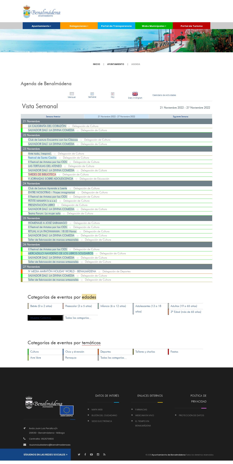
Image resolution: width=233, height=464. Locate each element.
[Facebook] (85, 454)
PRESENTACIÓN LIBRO (41, 205)
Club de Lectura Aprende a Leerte (47, 188)
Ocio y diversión (74, 351)
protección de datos (191, 415)
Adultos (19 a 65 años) (184, 306)
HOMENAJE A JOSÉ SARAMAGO (47, 223)
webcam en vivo (144, 415)
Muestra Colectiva (40, 317)
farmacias (141, 409)
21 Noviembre (31, 121)
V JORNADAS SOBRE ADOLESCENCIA (50, 178)
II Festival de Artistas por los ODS (48, 162)
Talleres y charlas (145, 351)
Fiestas (174, 351)
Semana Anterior (53, 116)
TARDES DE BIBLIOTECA (42, 174)
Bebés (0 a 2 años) (41, 306)
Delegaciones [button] (78, 26)
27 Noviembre (31, 266)
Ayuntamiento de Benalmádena (168, 454)
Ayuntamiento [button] (40, 26)
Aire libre (35, 357)
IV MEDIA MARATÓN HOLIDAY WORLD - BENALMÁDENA (62, 271)
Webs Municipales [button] (153, 26)
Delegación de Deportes (116, 271)
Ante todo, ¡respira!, (40, 153)
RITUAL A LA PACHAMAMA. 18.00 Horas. (52, 231)
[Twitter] (79, 454)
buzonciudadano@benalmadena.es (50, 444)
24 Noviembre (31, 183)
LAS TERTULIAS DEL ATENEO (45, 166)
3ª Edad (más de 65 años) (186, 311)
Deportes (105, 351)
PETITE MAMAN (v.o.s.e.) (42, 200)
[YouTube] (91, 454)
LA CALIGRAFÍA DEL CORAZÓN (47, 126)
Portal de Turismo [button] (192, 26)
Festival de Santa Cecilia (42, 157)
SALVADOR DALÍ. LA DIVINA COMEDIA (51, 130)
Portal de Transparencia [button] (116, 26)
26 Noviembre (31, 244)
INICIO (96, 64)
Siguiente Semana (180, 116)
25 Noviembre (31, 218)
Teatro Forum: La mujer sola (44, 213)
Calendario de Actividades (164, 95)
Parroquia (70, 357)
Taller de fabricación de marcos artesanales (53, 239)
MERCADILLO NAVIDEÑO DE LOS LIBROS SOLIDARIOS (60, 253)
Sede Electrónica (102, 421)
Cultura (34, 351)
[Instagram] (98, 454)
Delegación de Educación (94, 178)
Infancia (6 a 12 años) (113, 306)
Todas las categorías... (78, 317)
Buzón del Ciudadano (104, 415)
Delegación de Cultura (85, 126)
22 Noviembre (31, 135)
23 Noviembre (31, 148)
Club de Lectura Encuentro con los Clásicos (53, 139)
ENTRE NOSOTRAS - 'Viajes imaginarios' (51, 192)
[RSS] (104, 454)
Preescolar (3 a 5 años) (78, 306)
